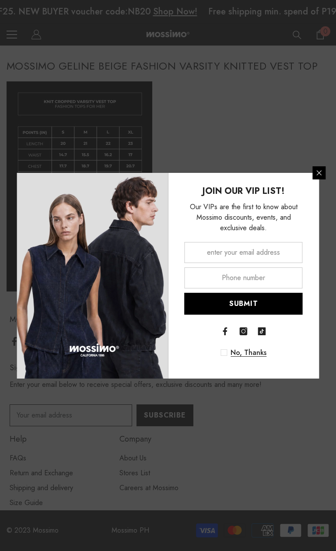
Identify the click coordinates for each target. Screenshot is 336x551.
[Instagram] (243, 331)
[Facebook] (225, 331)
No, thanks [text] (248, 353)
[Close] (319, 172)
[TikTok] (262, 331)
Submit (243, 303)
